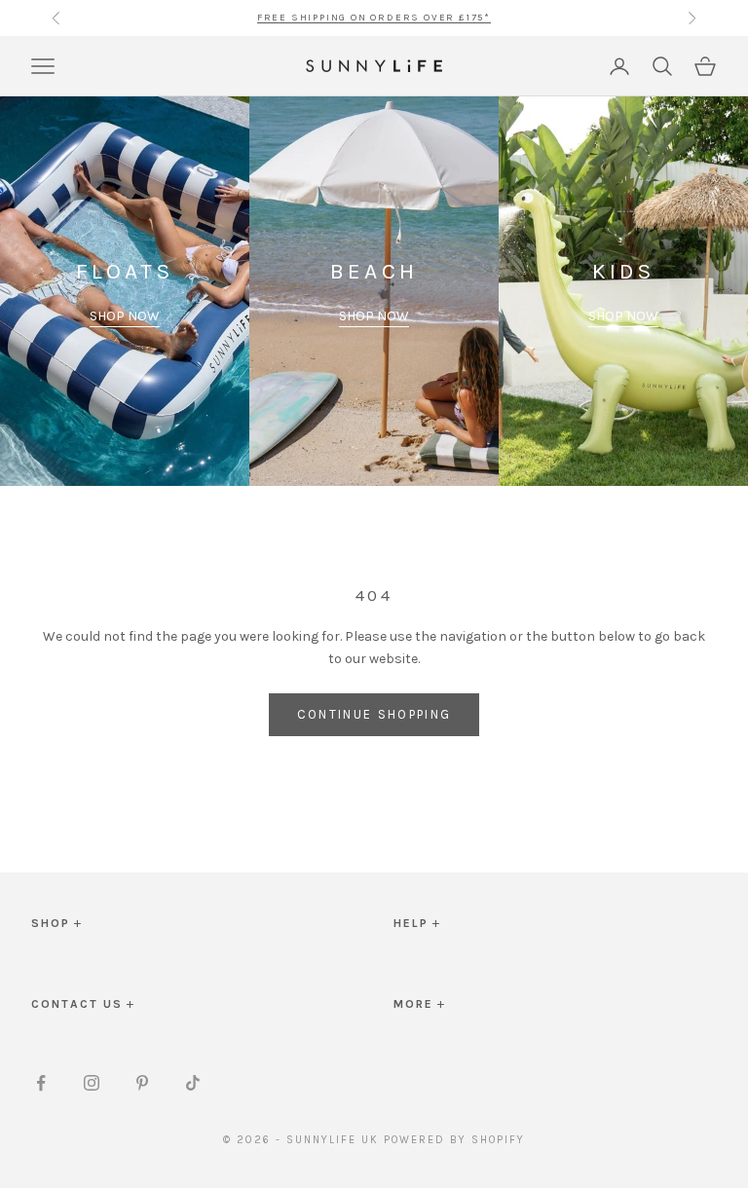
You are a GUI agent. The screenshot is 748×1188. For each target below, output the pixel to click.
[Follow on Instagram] (91, 1083)
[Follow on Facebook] (41, 1083)
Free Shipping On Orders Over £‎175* (374, 15)
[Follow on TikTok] (193, 1083)
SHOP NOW (125, 316)
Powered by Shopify (454, 1139)
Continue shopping (374, 714)
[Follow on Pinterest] (142, 1083)
